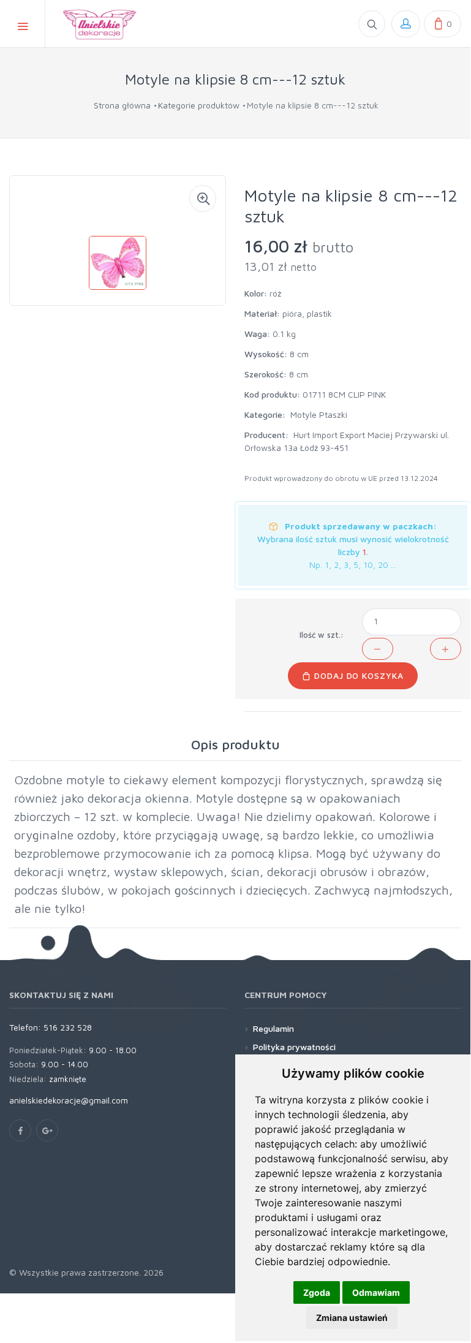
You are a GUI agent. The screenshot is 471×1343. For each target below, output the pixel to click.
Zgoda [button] (316, 1292)
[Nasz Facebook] (20, 1130)
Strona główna (122, 105)
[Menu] (22, 25)
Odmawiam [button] (376, 1292)
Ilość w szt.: (322, 635)
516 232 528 (67, 1027)
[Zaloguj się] (406, 24)
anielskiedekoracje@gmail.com (68, 1100)
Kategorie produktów (198, 105)
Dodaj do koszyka (357, 675)
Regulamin (273, 1028)
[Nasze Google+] (47, 1130)
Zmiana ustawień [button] (352, 1317)
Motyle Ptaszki (318, 414)
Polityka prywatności (294, 1047)
